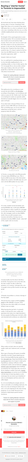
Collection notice (22, 452)
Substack (8, 459)
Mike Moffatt (18, 343)
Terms (16, 452)
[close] (24, 417)
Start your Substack (10, 456)
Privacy (12, 452)
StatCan (14, 202)
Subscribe (20, 1)
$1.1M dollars (19, 91)
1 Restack (11, 411)
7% (12, 304)
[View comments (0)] (7, 19)
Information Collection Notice (16, 441)
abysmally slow (8, 359)
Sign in (25, 1)
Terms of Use (20, 440)
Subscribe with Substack (15, 437)
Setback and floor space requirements (14, 365)
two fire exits (4, 361)
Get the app (20, 456)
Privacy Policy (14, 442)
